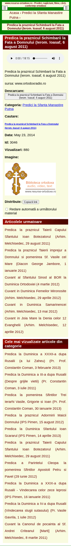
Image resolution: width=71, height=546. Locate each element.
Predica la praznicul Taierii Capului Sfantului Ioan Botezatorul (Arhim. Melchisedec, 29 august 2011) (35, 236)
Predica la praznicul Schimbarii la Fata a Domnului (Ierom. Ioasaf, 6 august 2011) (35, 96)
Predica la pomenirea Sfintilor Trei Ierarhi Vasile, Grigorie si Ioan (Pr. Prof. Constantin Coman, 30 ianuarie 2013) (35, 401)
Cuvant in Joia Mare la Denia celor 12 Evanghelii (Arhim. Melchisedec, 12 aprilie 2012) (35, 325)
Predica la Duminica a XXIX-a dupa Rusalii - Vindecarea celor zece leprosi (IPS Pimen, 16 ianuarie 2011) (35, 490)
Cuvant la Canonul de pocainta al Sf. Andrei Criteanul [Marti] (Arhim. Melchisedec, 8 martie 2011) (35, 531)
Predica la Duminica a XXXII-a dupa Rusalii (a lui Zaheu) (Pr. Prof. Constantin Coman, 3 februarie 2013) (35, 361)
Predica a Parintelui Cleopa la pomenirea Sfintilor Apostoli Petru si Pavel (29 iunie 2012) (35, 469)
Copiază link (30, 202)
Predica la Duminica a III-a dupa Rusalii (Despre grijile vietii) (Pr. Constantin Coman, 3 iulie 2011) (35, 381)
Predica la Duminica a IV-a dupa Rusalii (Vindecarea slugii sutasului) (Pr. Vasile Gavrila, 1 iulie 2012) (35, 510)
